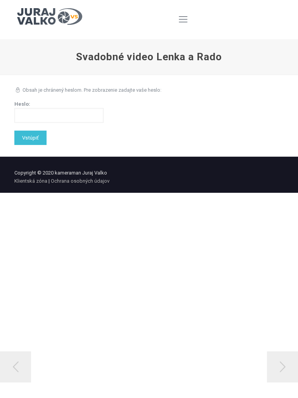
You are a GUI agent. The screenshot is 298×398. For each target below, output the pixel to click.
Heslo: (22, 104)
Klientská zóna (30, 181)
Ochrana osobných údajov (80, 181)
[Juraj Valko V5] (49, 19)
